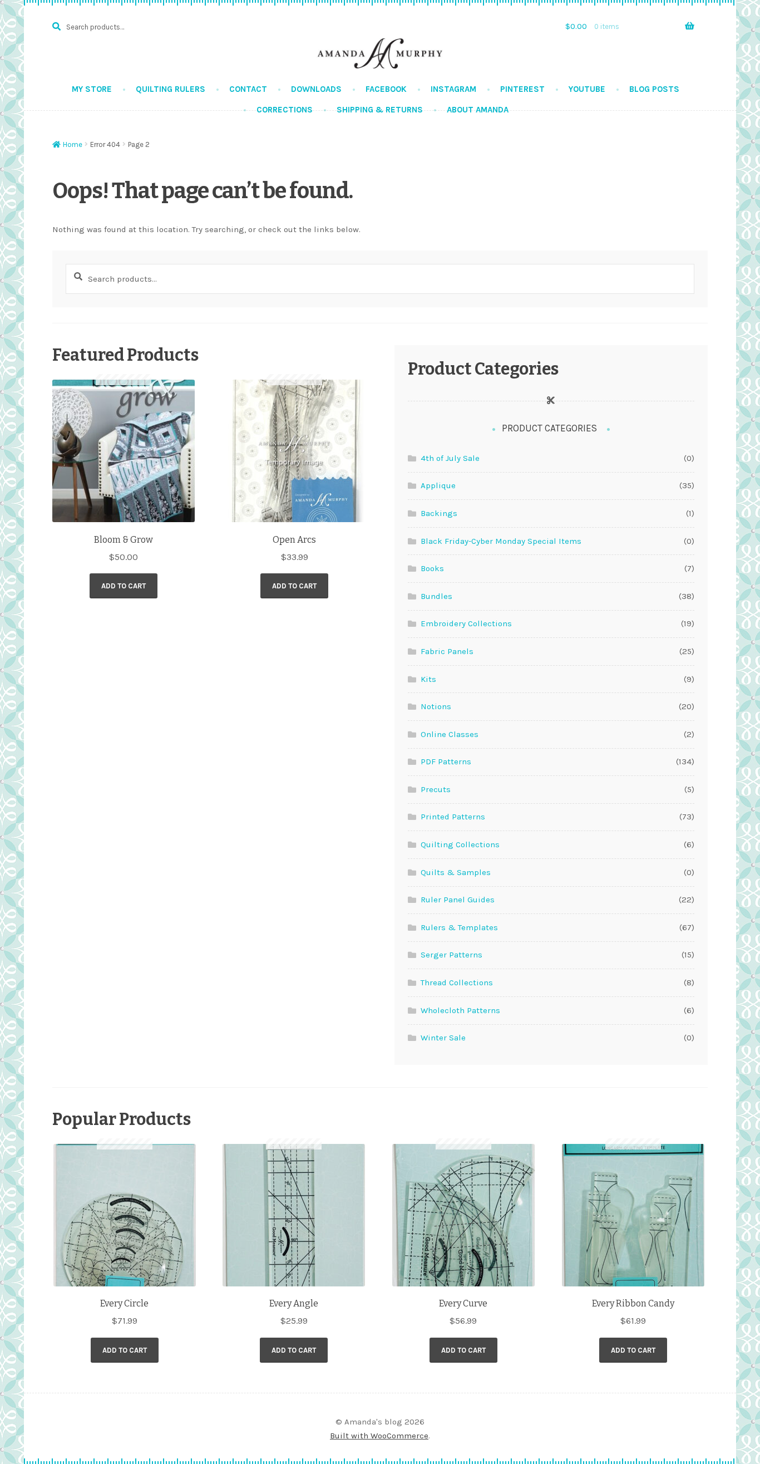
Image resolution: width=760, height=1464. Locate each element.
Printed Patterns (453, 817)
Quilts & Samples (456, 872)
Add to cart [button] (123, 586)
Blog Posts (654, 89)
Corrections (284, 110)
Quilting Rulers (170, 89)
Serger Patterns (451, 955)
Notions (436, 706)
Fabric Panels (447, 651)
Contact (248, 89)
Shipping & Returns (380, 110)
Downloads (316, 89)
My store (92, 89)
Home (72, 144)
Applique (438, 485)
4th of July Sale (450, 458)
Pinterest (522, 89)
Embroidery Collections (466, 623)
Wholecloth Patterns (460, 1010)
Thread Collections (457, 982)
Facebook (386, 89)
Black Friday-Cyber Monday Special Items (501, 541)
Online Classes (449, 734)
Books (432, 568)
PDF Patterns (446, 761)
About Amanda (478, 110)
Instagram (453, 89)
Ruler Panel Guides (458, 900)
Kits (428, 679)
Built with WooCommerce (379, 1436)
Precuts (436, 789)
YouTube (587, 89)
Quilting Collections (460, 844)
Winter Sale (443, 1038)
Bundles (436, 596)
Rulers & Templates (459, 927)
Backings (439, 513)
